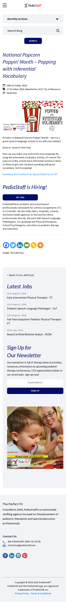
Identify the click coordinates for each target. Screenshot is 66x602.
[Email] (27, 245)
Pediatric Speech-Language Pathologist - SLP (32, 308)
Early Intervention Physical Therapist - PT (30, 297)
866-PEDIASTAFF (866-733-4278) (24, 541)
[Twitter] (13, 245)
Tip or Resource (51, 89)
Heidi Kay (12, 92)
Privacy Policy (22, 593)
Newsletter (31, 89)
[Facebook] (6, 245)
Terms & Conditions (41, 593)
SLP (40, 89)
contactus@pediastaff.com (21, 545)
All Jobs (20, 197)
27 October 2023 (15, 89)
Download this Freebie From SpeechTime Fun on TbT (30, 174)
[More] (40, 245)
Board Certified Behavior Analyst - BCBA (29, 334)
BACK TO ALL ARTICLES (21, 275)
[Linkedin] (20, 245)
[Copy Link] (33, 245)
